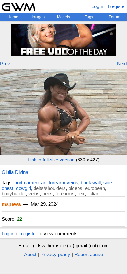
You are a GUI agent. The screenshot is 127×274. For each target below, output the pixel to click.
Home (12, 17)
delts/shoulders (50, 188)
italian (93, 193)
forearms (65, 193)
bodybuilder (14, 193)
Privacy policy (55, 254)
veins (34, 193)
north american (30, 182)
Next (122, 63)
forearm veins (63, 182)
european (95, 188)
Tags (89, 17)
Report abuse (88, 254)
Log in (98, 6)
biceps (75, 188)
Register (117, 6)
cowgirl (23, 188)
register (29, 233)
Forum (114, 17)
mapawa (11, 204)
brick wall (91, 182)
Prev (5, 63)
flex (81, 193)
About (30, 254)
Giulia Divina (15, 172)
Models (63, 17)
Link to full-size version (51, 159)
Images (38, 17)
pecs (47, 193)
